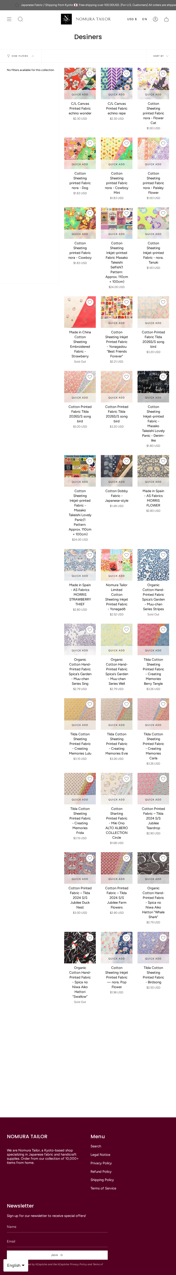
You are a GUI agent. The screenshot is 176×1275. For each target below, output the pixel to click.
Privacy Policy (101, 1163)
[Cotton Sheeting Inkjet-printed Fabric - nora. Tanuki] (153, 223)
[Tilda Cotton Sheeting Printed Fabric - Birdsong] (153, 947)
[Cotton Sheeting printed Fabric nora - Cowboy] (80, 223)
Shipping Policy (102, 1180)
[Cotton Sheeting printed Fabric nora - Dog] (80, 153)
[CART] (166, 19)
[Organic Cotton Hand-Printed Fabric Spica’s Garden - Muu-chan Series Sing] (80, 639)
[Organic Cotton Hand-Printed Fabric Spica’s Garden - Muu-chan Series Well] (116, 639)
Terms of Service (103, 1188)
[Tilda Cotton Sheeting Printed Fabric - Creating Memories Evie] (116, 714)
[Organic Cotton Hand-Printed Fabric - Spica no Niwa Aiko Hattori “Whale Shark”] (153, 868)
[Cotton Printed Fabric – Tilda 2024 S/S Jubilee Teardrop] (153, 788)
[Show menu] (9, 19)
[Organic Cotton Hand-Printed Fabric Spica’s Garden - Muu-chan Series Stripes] (153, 565)
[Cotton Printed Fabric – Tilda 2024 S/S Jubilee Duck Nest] (80, 868)
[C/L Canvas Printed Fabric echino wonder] (80, 83)
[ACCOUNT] (155, 19)
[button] (20, 19)
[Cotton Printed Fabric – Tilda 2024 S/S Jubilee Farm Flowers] (116, 868)
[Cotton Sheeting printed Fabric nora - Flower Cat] (153, 83)
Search (96, 1146)
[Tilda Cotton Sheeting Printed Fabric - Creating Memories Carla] (153, 714)
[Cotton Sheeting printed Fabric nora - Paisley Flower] (153, 153)
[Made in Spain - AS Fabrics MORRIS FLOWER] (153, 471)
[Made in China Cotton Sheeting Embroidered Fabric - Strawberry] (80, 312)
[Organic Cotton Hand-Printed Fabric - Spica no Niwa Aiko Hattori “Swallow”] (80, 947)
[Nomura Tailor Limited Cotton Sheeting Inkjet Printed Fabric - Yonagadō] (116, 565)
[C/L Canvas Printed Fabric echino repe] (116, 83)
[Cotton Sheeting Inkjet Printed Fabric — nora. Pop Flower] (116, 947)
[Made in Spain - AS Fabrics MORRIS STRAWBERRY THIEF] (80, 565)
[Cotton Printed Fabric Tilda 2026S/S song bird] (153, 312)
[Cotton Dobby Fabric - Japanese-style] (116, 471)
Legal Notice (100, 1155)
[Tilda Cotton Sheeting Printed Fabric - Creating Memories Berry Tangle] (153, 639)
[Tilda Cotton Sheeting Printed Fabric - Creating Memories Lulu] (80, 714)
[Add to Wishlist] (90, 73)
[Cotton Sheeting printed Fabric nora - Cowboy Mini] (116, 153)
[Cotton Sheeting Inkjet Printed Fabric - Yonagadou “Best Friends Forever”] (116, 312)
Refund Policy (101, 1172)
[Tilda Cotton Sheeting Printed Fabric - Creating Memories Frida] (80, 788)
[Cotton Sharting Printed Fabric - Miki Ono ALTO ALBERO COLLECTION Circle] (116, 788)
